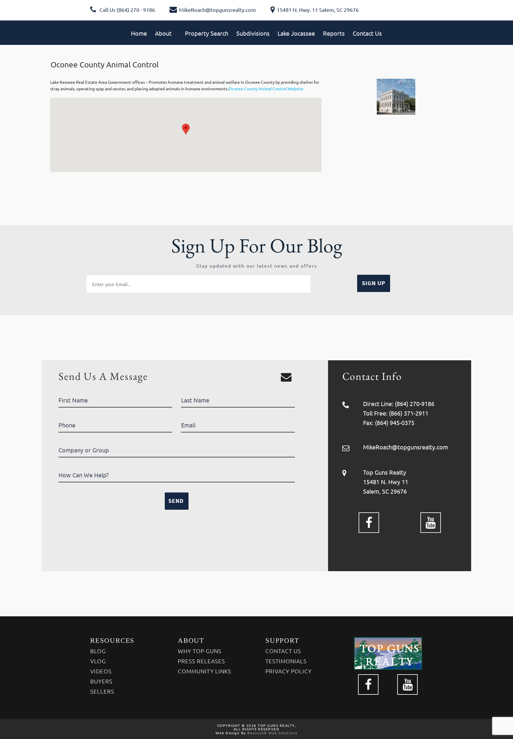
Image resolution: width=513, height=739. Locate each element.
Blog (98, 650)
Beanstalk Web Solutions (272, 732)
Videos (101, 671)
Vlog (98, 660)
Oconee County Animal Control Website (265, 88)
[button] (186, 129)
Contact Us (283, 650)
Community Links (204, 671)
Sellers (102, 691)
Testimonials (286, 660)
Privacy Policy (288, 671)
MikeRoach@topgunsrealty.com (217, 10)
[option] (396, 97)
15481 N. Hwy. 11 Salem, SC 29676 (318, 10)
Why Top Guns (199, 650)
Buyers (101, 681)
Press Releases (201, 660)
